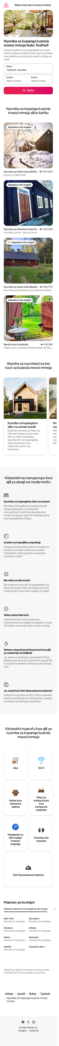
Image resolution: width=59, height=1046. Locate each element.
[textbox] (16, 81)
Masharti (34, 1030)
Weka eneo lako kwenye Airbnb (32, 5)
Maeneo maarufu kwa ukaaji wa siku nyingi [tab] (26, 908)
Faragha (22, 1030)
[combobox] (28, 70)
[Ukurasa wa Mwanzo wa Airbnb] (6, 5)
